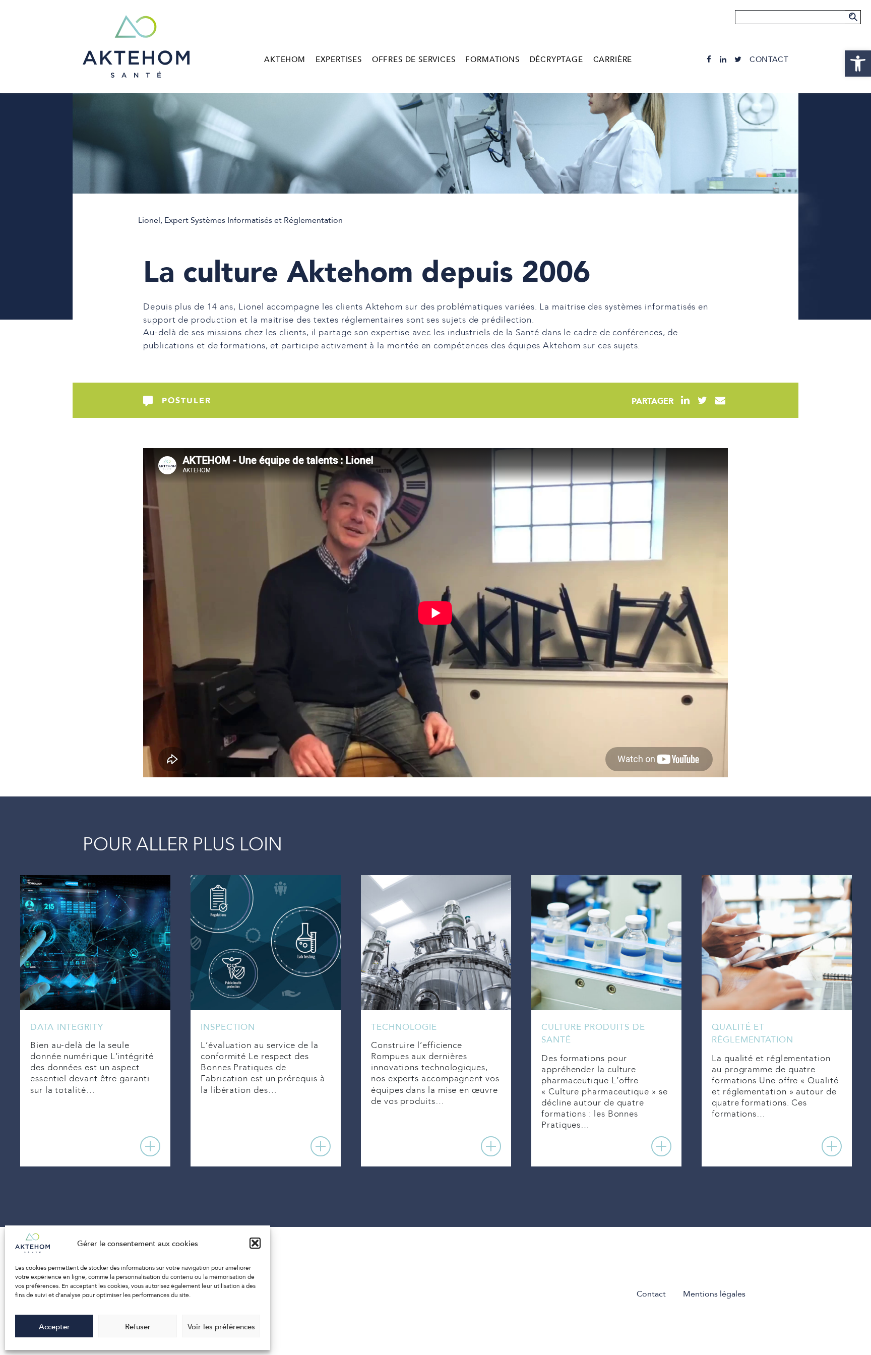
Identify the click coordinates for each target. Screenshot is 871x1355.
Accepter (54, 1326)
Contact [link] (769, 59)
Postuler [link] (186, 400)
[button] (255, 1243)
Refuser (138, 1326)
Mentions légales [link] (714, 1293)
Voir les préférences (221, 1326)
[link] (858, 63)
